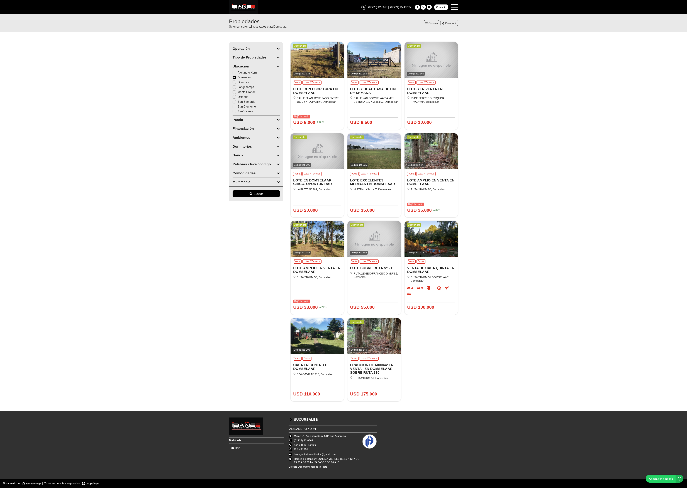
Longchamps (246, 87)
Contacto (441, 7)
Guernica (243, 82)
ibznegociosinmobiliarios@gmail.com (315, 454)
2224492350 (301, 449)
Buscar (258, 194)
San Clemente (247, 106)
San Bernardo (246, 101)
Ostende (243, 96)
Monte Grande (247, 92)
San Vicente (245, 111)
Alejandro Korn (247, 72)
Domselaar (245, 77)
